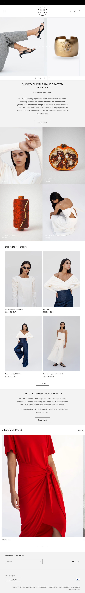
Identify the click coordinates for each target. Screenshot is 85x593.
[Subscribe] (40, 561)
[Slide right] (47, 546)
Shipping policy (75, 587)
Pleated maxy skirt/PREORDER (53, 374)
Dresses (5, 540)
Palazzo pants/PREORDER (13, 374)
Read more (42, 420)
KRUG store (21, 587)
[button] (4, 11)
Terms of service (64, 587)
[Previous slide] (35, 78)
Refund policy (43, 587)
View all (42, 383)
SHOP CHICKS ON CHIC (42, 47)
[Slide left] (38, 546)
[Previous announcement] (4, 2)
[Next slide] (44, 78)
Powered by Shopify (31, 587)
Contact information (74, 589)
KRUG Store (42, 123)
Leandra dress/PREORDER (14, 309)
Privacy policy (53, 587)
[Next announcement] (81, 2)
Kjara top (46, 309)
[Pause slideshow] (49, 78)
